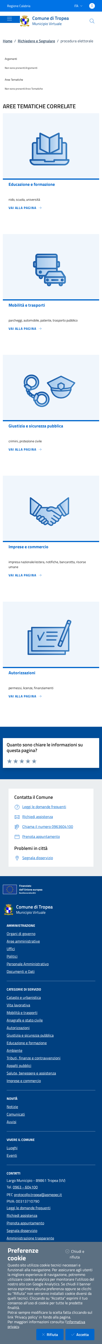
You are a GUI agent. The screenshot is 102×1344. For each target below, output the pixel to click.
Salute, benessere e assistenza (31, 1073)
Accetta (85, 1334)
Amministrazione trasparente (30, 1238)
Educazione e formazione (27, 1043)
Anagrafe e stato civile (25, 1020)
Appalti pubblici (19, 1065)
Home (7, 41)
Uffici (11, 949)
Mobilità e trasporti (22, 1012)
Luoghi (12, 1148)
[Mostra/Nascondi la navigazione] (9, 19)
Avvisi (11, 1122)
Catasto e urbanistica (24, 997)
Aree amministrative (23, 941)
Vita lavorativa (18, 1005)
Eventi (12, 1155)
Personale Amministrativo (28, 964)
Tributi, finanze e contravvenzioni (33, 1058)
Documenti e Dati (21, 971)
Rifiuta (55, 1334)
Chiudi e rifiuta (81, 1254)
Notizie (12, 1106)
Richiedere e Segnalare (36, 41)
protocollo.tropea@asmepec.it (38, 1194)
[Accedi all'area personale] (92, 6)
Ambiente (14, 1050)
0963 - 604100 (25, 1187)
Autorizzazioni (18, 1028)
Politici (12, 956)
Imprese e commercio (24, 1080)
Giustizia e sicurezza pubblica (30, 1035)
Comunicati (16, 1114)
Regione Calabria (18, 5)
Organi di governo (21, 933)
